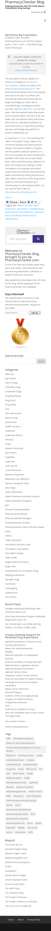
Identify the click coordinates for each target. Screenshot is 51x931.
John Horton (10, 452)
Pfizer (33, 814)
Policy (7, 531)
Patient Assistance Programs (18, 500)
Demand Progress (13, 692)
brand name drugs (25, 755)
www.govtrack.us (20, 726)
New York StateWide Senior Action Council (24, 712)
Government (11, 422)
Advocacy (9, 374)
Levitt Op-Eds (11, 466)
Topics (10, 919)
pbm (7, 505)
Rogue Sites (10, 566)
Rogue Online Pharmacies (17, 562)
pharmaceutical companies (17, 818)
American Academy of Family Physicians (23, 662)
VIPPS (30, 832)
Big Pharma (22, 208)
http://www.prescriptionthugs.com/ (21, 192)
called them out (29, 109)
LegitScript (10, 461)
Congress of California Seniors (19, 699)
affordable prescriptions (23, 738)
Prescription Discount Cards (18, 544)
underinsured (11, 592)
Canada (39, 755)
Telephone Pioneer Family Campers (21, 675)
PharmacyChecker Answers (17, 522)
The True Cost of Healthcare (18, 906)
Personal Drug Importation (17, 509)
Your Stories (10, 597)
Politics (8, 535)
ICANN (26, 778)
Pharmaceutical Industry (16, 513)
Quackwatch (10, 871)
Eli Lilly (20, 769)
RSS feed (41, 280)
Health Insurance (13, 426)
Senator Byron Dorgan (15, 875)
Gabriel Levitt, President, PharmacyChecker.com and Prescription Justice (23, 41)
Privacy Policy (34, 919)
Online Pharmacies (13, 47)
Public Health (11, 557)
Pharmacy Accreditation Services (20, 709)
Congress (30, 760)
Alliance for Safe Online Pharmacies (20, 743)
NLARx (8, 866)
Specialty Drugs (12, 579)
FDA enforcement (13, 413)
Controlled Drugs (34, 44)
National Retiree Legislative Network (22, 665)
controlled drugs (36, 208)
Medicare (10, 787)
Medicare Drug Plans (14, 474)
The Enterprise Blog (14, 892)
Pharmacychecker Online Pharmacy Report (24, 527)
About (21, 919)
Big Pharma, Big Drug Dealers (21, 34)
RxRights (9, 651)
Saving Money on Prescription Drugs (22, 570)
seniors (9, 832)
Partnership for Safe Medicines (19, 212)
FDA (7, 409)
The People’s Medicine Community (21, 901)
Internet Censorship (14, 448)
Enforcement (31, 769)
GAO (8, 773)
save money (32, 828)
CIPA (7, 705)
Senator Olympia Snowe (16, 879)
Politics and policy (13, 540)
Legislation (10, 457)
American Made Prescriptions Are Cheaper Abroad (23, 749)
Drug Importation (13, 396)
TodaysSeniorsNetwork (16, 702)
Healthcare (10, 430)
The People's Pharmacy (16, 897)
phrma (30, 823)
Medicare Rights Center (15, 853)
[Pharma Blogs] (20, 348)
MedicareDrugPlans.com (16, 857)
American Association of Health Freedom (24, 678)
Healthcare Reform (14, 435)
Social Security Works (15, 884)
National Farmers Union (16, 672)
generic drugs (18, 773)
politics (38, 823)
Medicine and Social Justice (17, 862)
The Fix (22, 138)
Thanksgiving (11, 588)
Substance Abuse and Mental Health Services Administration (24, 215)
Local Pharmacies (13, 470)
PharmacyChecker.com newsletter (20, 286)
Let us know (10, 721)
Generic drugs (11, 417)
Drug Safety (10, 404)
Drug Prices (10, 400)
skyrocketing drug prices (24, 88)
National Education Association (19, 668)
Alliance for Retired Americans (19, 648)
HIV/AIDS (9, 439)
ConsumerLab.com (14, 844)
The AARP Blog (12, 888)
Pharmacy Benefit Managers (18, 518)
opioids (9, 805)
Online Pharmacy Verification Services (22, 496)
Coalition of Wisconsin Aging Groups (21, 695)
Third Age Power (12, 716)
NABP (8, 796)
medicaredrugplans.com (16, 791)
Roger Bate (10, 828)
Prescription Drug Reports (17, 549)
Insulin (8, 444)
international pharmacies (16, 782)
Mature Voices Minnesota (17, 689)
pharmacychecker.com (15, 823)
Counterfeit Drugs (13, 391)
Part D (17, 805)
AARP (8, 738)
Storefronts (10, 583)
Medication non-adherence (17, 479)
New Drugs (10, 487)
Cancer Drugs (11, 382)
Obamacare (18, 796)
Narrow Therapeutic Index (17, 483)
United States (20, 832)
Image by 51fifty (21, 70)
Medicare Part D (35, 791)
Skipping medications (14, 575)
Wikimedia (33, 70)
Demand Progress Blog (16, 849)
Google (30, 773)
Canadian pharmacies (15, 760)
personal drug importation (17, 814)
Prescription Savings (14, 553)
